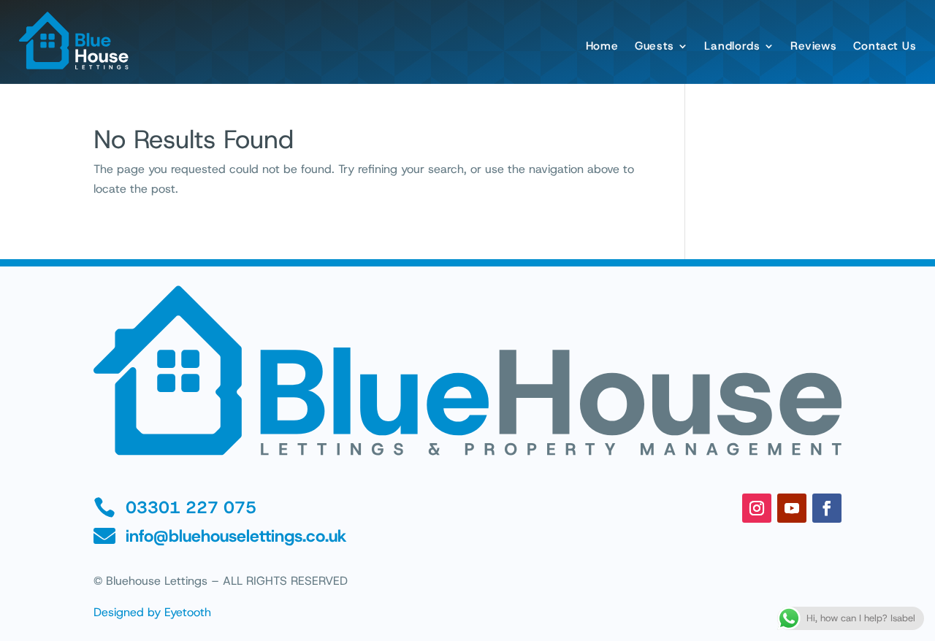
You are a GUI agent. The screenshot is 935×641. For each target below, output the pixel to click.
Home (602, 45)
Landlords (732, 45)
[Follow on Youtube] (791, 508)
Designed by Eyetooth (152, 612)
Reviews (813, 45)
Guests (654, 45)
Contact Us (885, 45)
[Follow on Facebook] (827, 508)
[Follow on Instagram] (756, 508)
